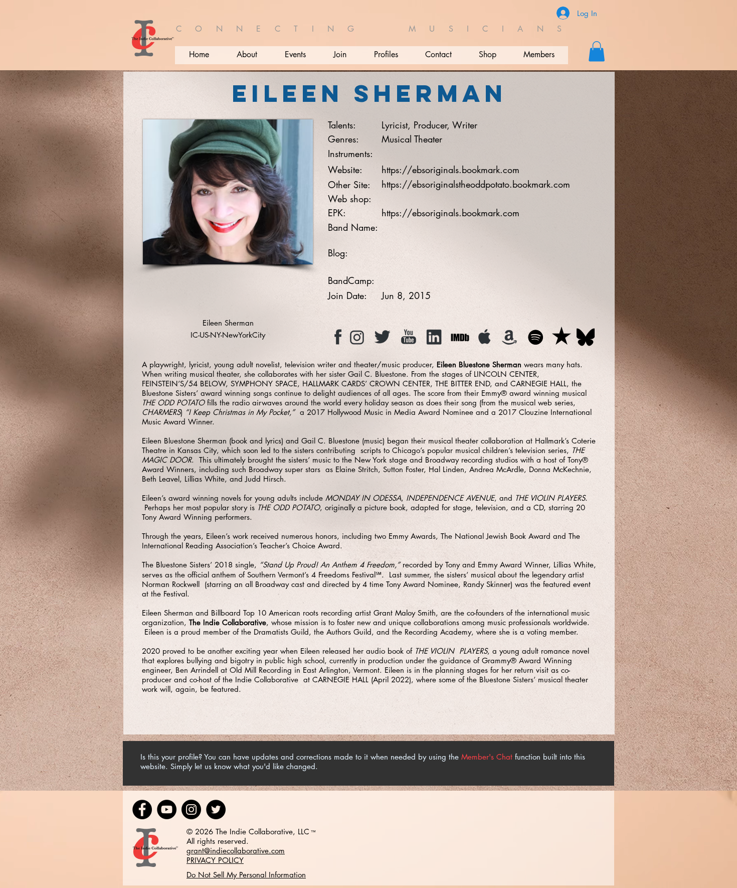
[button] (596, 51)
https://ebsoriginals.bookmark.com (450, 170)
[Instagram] (191, 809)
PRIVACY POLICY (215, 860)
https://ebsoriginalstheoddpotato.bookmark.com (476, 184)
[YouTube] (166, 809)
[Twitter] (216, 809)
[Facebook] (142, 809)
